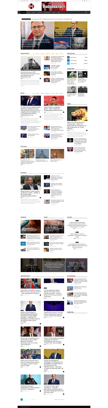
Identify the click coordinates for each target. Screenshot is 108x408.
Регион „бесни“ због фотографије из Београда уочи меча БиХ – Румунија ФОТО (57, 243)
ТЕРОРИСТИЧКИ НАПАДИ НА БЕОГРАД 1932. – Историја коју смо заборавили (82, 80)
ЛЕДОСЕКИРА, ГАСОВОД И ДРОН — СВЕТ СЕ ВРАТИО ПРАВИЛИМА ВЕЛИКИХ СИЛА (53, 109)
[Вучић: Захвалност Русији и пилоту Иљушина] (24, 136)
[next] (85, 19)
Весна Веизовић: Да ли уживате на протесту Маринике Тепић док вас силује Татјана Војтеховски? (77, 245)
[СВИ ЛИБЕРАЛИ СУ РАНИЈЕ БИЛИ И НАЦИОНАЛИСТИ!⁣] (82, 89)
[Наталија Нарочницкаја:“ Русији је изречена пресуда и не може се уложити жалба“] (47, 202)
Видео (59, 12)
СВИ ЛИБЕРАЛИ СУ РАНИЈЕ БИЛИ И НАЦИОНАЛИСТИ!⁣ (81, 95)
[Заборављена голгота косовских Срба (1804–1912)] (42, 154)
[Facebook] (82, 1)
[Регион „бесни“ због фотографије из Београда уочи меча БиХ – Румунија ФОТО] (46, 244)
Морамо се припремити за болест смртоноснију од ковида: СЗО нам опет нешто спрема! (33, 243)
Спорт (53, 12)
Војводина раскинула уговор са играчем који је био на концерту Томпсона (56, 249)
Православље (47, 12)
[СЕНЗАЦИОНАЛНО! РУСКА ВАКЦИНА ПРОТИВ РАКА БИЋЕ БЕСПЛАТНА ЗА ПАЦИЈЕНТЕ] (31, 226)
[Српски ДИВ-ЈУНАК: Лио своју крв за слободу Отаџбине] (72, 89)
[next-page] (23, 88)
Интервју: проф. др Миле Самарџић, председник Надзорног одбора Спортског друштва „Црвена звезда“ (54, 229)
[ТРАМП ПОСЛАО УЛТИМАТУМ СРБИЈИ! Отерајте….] (70, 288)
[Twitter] (86, 1)
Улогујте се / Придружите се (35, 0)
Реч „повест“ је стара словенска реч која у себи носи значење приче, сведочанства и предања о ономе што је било (27, 162)
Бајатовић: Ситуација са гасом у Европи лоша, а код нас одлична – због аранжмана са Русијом (31, 291)
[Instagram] (84, 1)
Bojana (22, 78)
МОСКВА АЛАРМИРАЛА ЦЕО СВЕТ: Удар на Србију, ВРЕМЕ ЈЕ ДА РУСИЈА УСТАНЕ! (80, 302)
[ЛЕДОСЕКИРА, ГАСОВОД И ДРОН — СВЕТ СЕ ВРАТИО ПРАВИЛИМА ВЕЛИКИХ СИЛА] (54, 101)
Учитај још (77, 307)
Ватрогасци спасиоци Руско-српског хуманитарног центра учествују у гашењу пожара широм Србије (30, 363)
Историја (39, 12)
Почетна (23, 12)
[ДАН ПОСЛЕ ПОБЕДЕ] (32, 265)
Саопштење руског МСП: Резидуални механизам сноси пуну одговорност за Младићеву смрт (30, 74)
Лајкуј (86, 57)
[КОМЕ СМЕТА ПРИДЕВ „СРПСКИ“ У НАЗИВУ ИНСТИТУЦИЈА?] (47, 67)
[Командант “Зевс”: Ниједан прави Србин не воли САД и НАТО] (47, 185)
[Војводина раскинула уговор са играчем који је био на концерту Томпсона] (46, 250)
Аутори (28, 12)
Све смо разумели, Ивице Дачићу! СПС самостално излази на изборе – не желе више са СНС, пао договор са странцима (53, 293)
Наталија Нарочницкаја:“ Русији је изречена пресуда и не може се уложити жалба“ (57, 201)
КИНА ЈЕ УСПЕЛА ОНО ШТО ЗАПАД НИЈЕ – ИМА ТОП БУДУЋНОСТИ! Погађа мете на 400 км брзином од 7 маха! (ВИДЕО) (76, 125)
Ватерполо (48, 53)
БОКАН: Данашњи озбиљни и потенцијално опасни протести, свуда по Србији (77, 235)
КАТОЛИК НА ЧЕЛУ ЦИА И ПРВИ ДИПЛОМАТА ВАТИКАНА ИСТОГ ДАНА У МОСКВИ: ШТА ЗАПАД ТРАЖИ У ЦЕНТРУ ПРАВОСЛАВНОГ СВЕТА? (57, 59)
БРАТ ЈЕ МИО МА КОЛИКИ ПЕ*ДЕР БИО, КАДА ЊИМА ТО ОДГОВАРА (57, 73)
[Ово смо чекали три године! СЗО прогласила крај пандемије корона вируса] (23, 249)
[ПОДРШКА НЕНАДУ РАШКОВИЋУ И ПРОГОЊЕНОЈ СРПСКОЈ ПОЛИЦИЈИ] (31, 379)
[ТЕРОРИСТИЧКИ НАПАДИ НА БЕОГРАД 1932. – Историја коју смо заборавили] (82, 74)
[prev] (83, 19)
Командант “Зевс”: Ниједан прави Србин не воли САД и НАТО (56, 185)
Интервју (22, 189)
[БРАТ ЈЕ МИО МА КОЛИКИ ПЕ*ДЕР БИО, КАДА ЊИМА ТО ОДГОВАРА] (47, 73)
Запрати (85, 60)
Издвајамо (69, 77)
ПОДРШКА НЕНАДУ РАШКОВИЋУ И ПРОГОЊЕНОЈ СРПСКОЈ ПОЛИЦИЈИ (30, 387)
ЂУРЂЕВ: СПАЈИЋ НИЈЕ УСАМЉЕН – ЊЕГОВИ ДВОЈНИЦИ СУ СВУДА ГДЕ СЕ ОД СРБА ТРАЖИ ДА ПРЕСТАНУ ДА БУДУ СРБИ (54, 389)
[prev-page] (21, 88)
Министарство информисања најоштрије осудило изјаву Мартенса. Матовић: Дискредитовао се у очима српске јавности (30, 341)
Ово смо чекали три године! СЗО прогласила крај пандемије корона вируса (33, 249)
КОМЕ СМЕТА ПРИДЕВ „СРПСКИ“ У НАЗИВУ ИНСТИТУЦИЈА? (55, 67)
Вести (33, 12)
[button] (85, 12)
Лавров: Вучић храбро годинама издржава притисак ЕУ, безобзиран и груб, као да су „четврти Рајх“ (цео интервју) (54, 340)
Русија (73, 42)
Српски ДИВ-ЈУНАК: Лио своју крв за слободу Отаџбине (71, 95)
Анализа (37, 53)
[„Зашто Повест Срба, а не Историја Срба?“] (57, 154)
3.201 (33, 399)
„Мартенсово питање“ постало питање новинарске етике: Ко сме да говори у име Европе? (53, 314)
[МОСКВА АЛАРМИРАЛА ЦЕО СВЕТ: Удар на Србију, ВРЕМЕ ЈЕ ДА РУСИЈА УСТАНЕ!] (70, 302)
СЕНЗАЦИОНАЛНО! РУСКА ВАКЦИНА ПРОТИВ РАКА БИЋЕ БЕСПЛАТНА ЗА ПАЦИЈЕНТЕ (29, 229)
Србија (57, 41)
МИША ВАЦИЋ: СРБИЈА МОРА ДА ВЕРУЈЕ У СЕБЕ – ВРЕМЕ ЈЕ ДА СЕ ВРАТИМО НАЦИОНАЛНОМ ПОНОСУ (30, 194)
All (33, 53)
